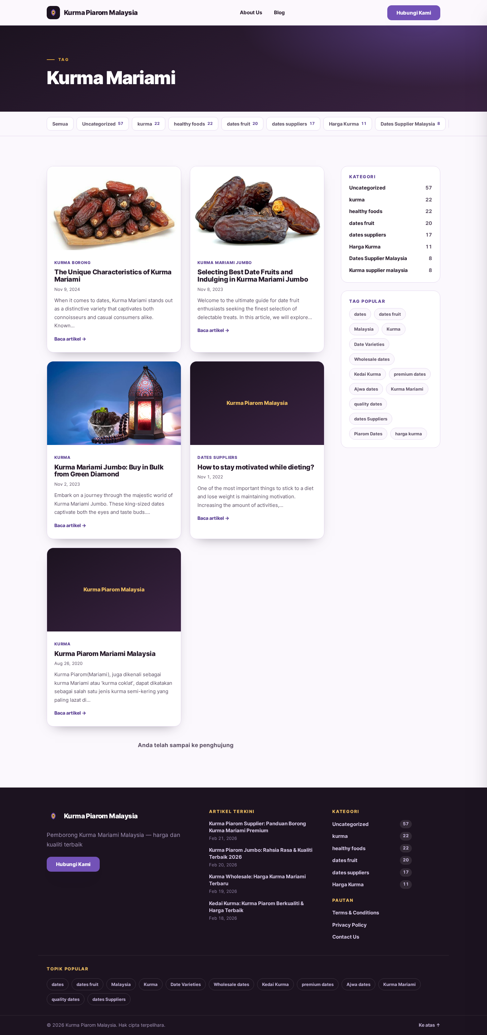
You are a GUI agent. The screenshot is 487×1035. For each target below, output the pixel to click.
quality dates (368, 404)
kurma (148, 124)
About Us (251, 12)
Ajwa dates (366, 389)
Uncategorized (102, 124)
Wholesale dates (372, 359)
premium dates (410, 374)
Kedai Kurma (367, 374)
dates (360, 314)
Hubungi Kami (414, 13)
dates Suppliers (370, 418)
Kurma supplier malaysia (390, 270)
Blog (279, 12)
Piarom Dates (368, 433)
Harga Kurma (347, 124)
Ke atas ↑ (429, 1025)
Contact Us (345, 937)
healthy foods (193, 124)
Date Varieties (369, 344)
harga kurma (408, 433)
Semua (60, 124)
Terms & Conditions (355, 912)
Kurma (394, 329)
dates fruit (242, 124)
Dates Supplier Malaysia (410, 124)
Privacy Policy (349, 925)
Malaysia (364, 329)
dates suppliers (293, 124)
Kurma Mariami (407, 389)
